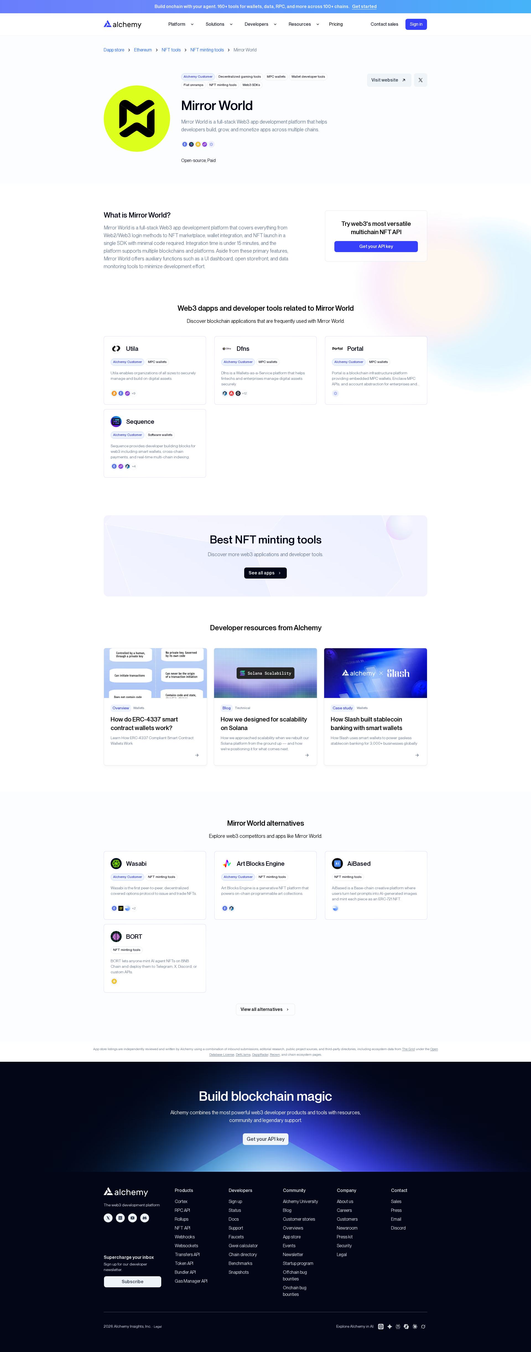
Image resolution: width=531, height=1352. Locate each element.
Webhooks (185, 1236)
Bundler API (185, 1272)
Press (396, 1210)
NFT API (182, 1228)
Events (289, 1245)
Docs (234, 1219)
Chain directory (243, 1254)
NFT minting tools (207, 50)
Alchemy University (300, 1201)
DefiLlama (243, 1055)
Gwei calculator (243, 1245)
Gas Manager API (191, 1281)
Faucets (236, 1236)
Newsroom (347, 1228)
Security (344, 1245)
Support (236, 1228)
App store (292, 1236)
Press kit (345, 1236)
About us (345, 1201)
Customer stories (299, 1219)
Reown (275, 1055)
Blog (287, 1210)
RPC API (182, 1210)
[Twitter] (108, 1218)
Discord (398, 1228)
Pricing (336, 24)
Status (235, 1210)
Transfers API (187, 1254)
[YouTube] (132, 1218)
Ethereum (143, 50)
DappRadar (260, 1055)
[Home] (122, 24)
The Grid (408, 1049)
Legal (342, 1254)
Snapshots (239, 1272)
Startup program (298, 1263)
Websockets (186, 1245)
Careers (344, 1210)
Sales (396, 1201)
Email (396, 1219)
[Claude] (415, 1326)
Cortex (181, 1201)
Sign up (235, 1201)
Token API (184, 1263)
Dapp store (114, 50)
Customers (347, 1219)
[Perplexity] (398, 1326)
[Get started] (265, 6)
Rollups (181, 1219)
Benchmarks (240, 1263)
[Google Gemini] (389, 1326)
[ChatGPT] (380, 1326)
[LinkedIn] (120, 1218)
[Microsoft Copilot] (406, 1326)
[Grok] (423, 1326)
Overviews (293, 1228)
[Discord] (144, 1218)
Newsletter (293, 1254)
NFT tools (171, 50)
